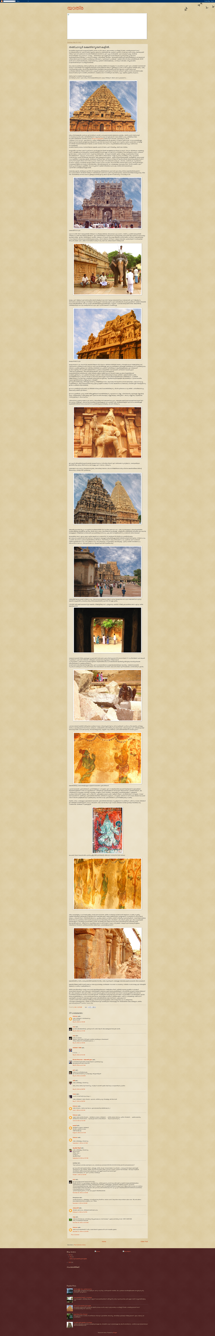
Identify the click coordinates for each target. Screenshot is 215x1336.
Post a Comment (75, 1234)
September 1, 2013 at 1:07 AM (80, 1143)
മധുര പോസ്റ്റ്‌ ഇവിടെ (97, 138)
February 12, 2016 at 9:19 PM (80, 1212)
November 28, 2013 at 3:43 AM (80, 1192)
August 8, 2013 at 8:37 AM (79, 1132)
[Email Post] (85, 1007)
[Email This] (88, 1007)
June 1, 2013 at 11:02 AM (79, 1110)
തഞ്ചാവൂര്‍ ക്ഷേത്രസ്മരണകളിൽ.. (78, 1258)
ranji (74, 1026)
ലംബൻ (75, 1125)
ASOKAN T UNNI (77, 1047)
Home (104, 1241)
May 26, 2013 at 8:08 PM (79, 1089)
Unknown (75, 1016)
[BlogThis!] (90, 1007)
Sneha (74, 1094)
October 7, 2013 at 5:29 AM (79, 1174)
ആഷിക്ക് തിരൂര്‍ (77, 1148)
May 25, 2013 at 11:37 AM (79, 1065)
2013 (70, 1254)
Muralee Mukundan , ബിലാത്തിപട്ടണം (83, 1059)
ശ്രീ (74, 1080)
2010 (70, 1262)
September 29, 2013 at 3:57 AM (80, 1158)
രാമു (74, 1217)
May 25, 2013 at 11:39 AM (79, 1075)
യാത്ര (75, 7)
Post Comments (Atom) (79, 1244)
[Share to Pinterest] (95, 1007)
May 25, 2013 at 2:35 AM (79, 1022)
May (71, 1256)
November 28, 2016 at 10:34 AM (80, 1222)
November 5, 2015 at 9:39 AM (80, 1203)
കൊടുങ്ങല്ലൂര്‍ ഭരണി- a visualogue (83, 1297)
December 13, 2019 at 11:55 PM (80, 1231)
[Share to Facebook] (93, 1007)
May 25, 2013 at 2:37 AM (79, 1031)
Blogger (115, 1332)
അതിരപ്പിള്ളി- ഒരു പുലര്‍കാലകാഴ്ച (83, 1289)
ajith (74, 1070)
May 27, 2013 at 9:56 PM (79, 1101)
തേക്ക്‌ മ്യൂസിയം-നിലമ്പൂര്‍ (80, 1314)
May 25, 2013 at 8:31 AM (79, 1054)
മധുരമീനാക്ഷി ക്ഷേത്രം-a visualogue (83, 1322)
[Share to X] (92, 1007)
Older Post (144, 1241)
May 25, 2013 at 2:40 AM (79, 1042)
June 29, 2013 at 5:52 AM (79, 1120)
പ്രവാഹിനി (76, 1208)
